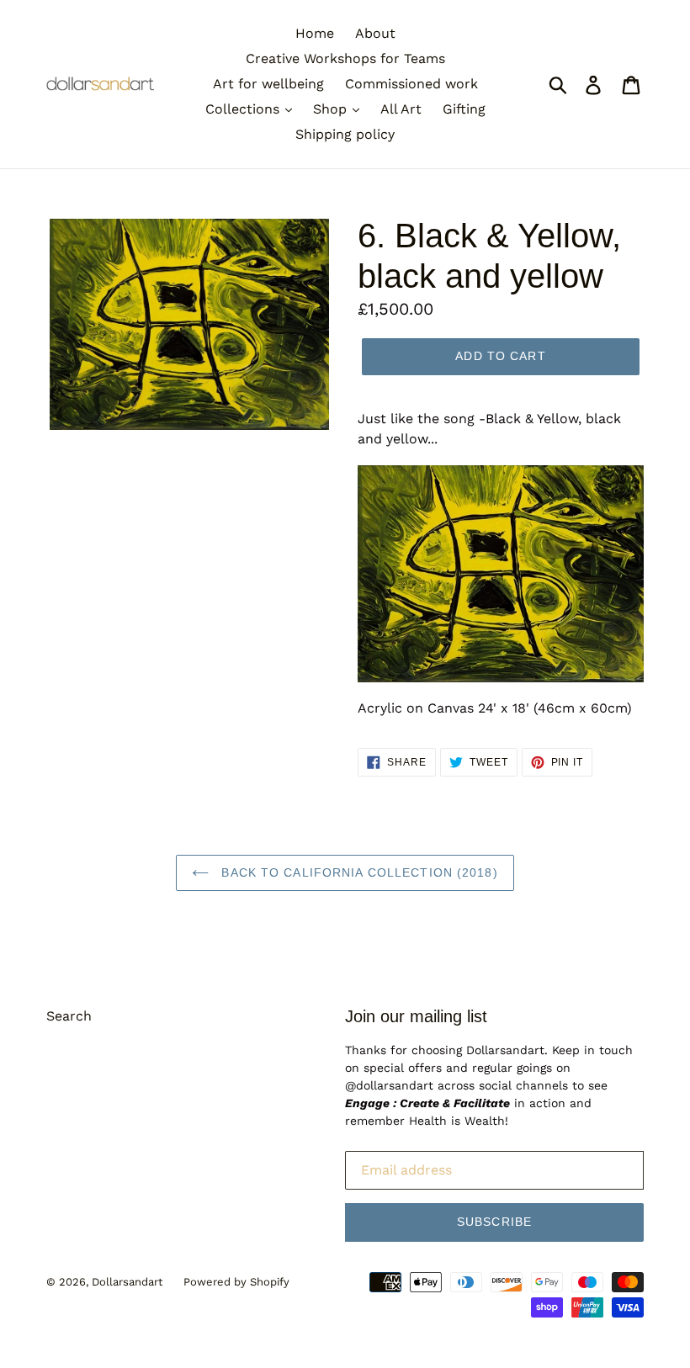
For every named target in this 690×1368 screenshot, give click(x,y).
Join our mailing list (416, 1016)
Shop (332, 109)
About (375, 33)
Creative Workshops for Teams (345, 58)
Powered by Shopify (236, 1281)
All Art (401, 109)
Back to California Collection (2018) (357, 872)
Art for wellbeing (268, 84)
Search (69, 1016)
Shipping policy (345, 134)
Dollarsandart (127, 1281)
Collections (244, 109)
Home (314, 33)
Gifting (464, 109)
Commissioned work (411, 84)
